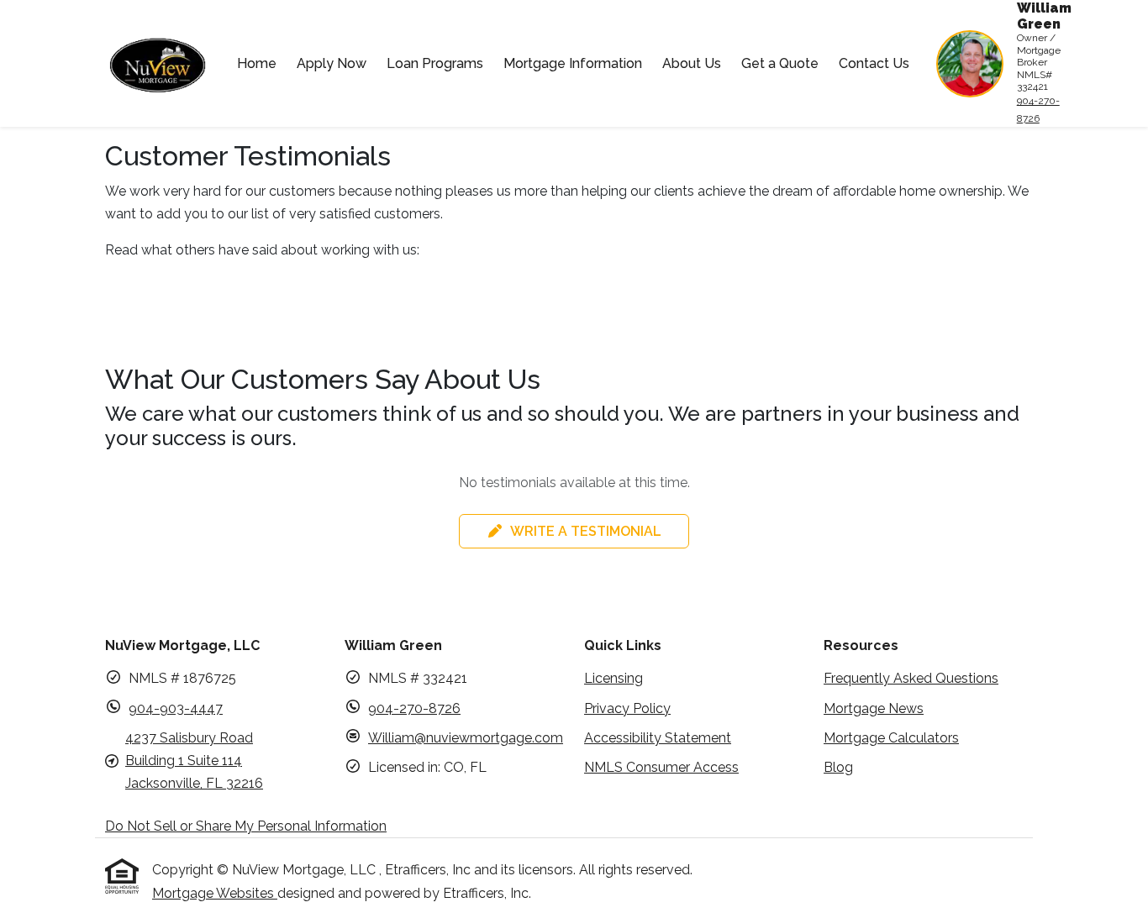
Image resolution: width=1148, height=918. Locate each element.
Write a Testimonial (585, 531)
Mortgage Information (572, 63)
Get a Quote (780, 63)
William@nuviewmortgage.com (465, 738)
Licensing (613, 678)
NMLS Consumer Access (661, 767)
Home (256, 63)
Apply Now (331, 63)
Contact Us (874, 63)
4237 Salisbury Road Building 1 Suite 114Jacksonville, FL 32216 (194, 760)
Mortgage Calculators (891, 738)
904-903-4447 (176, 708)
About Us (691, 63)
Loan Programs (435, 63)
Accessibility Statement (657, 738)
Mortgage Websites (214, 893)
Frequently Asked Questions (911, 678)
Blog (838, 767)
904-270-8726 (1038, 109)
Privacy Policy (627, 708)
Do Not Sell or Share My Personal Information (246, 826)
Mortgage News (874, 708)
